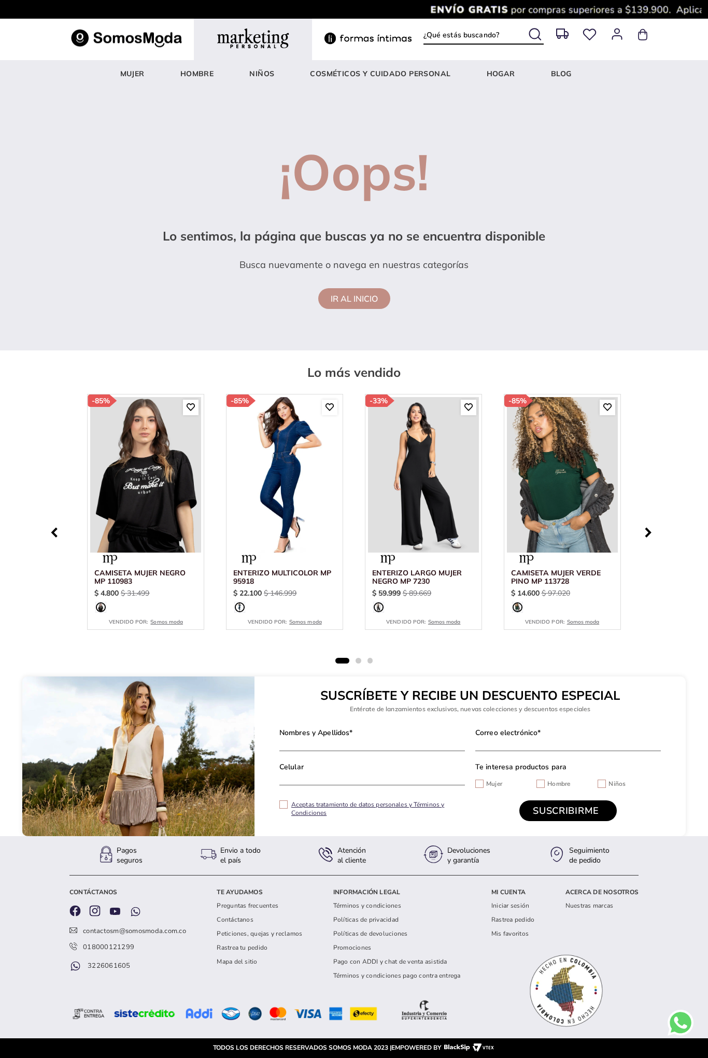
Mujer (494, 784)
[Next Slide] (651, 531)
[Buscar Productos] (536, 32)
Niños (617, 784)
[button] (100, 607)
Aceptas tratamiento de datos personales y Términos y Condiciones (367, 808)
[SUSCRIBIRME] (568, 810)
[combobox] (483, 35)
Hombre (558, 784)
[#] (590, 34)
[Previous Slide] (57, 531)
